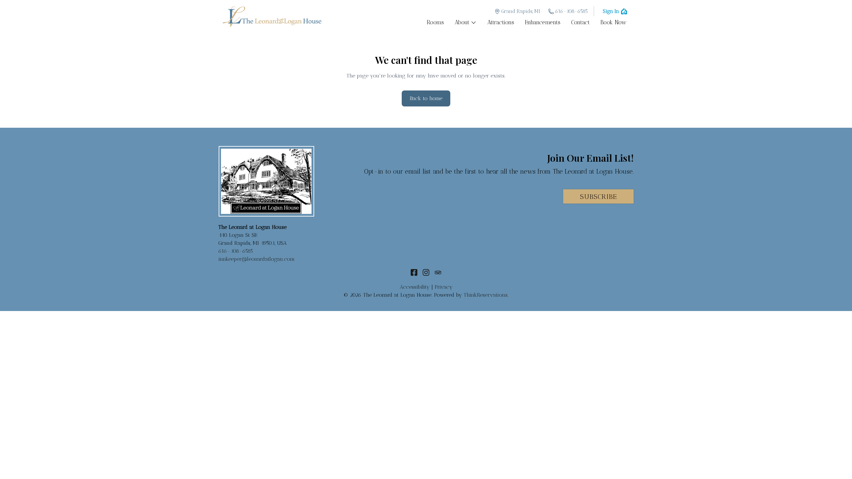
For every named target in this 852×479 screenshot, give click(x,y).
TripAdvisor (438, 272)
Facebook (414, 272)
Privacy (444, 287)
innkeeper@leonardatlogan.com (256, 259)
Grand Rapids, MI (520, 11)
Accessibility (415, 287)
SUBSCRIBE (598, 197)
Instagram (426, 272)
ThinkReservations (486, 295)
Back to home (426, 98)
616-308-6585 (571, 11)
